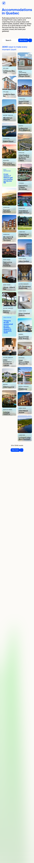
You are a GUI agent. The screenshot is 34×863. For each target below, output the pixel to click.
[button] (25, 40)
